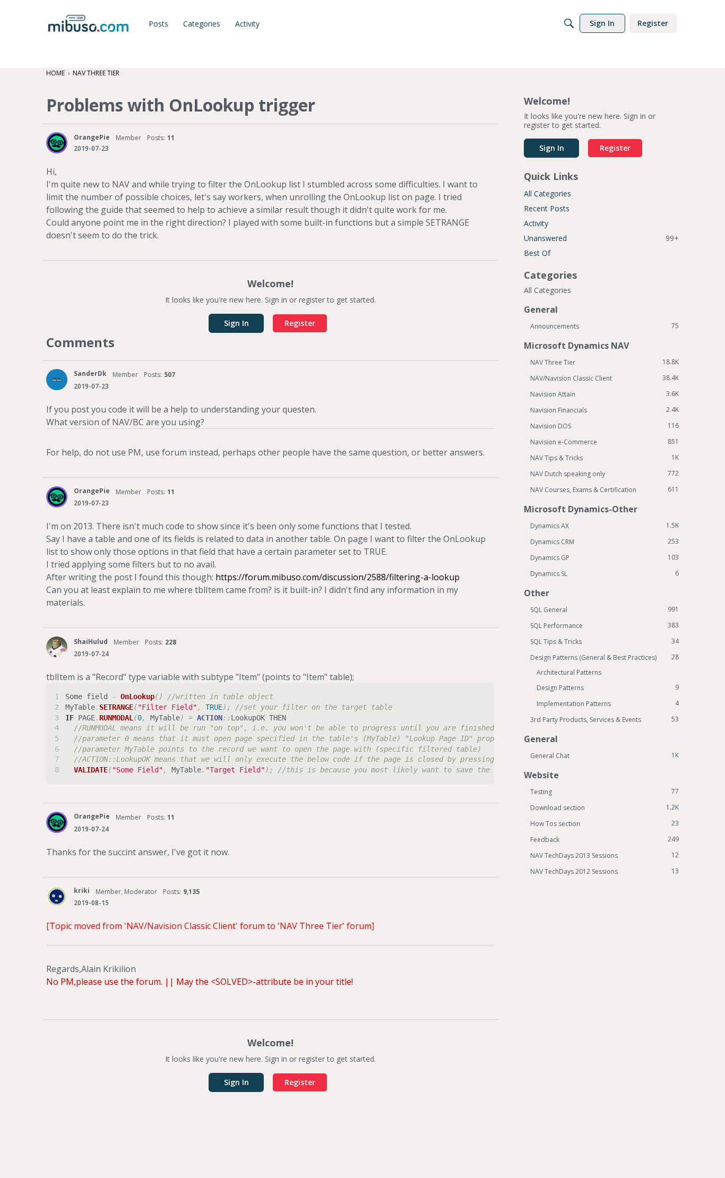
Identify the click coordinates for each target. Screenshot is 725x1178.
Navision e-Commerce (604, 441)
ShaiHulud (91, 641)
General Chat (604, 755)
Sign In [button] (236, 323)
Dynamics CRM (604, 541)
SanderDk (90, 373)
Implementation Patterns (608, 703)
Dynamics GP (604, 557)
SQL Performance (604, 625)
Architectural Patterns (569, 672)
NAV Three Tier (604, 362)
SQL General (604, 609)
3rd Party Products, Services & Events (604, 719)
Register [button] (299, 323)
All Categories (547, 193)
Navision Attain (604, 394)
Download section (604, 807)
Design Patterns (608, 687)
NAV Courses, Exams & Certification (604, 489)
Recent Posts (546, 208)
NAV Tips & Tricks (604, 457)
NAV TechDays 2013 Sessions (604, 855)
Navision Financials (604, 410)
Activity (536, 223)
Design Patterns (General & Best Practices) (604, 657)
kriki (82, 890)
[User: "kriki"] (56, 896)
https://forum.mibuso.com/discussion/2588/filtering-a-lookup (337, 577)
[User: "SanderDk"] (56, 379)
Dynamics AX (604, 525)
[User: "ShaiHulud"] (56, 647)
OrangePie (92, 137)
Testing (604, 791)
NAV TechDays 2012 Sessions (604, 871)
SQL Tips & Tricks (604, 641)
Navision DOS (604, 426)
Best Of (537, 253)
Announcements (604, 326)
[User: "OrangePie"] (56, 142)
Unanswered (601, 238)
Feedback (604, 839)
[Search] (569, 23)
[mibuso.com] (88, 23)
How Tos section (604, 823)
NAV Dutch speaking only (604, 473)
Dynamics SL (604, 573)
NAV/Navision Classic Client (604, 378)
